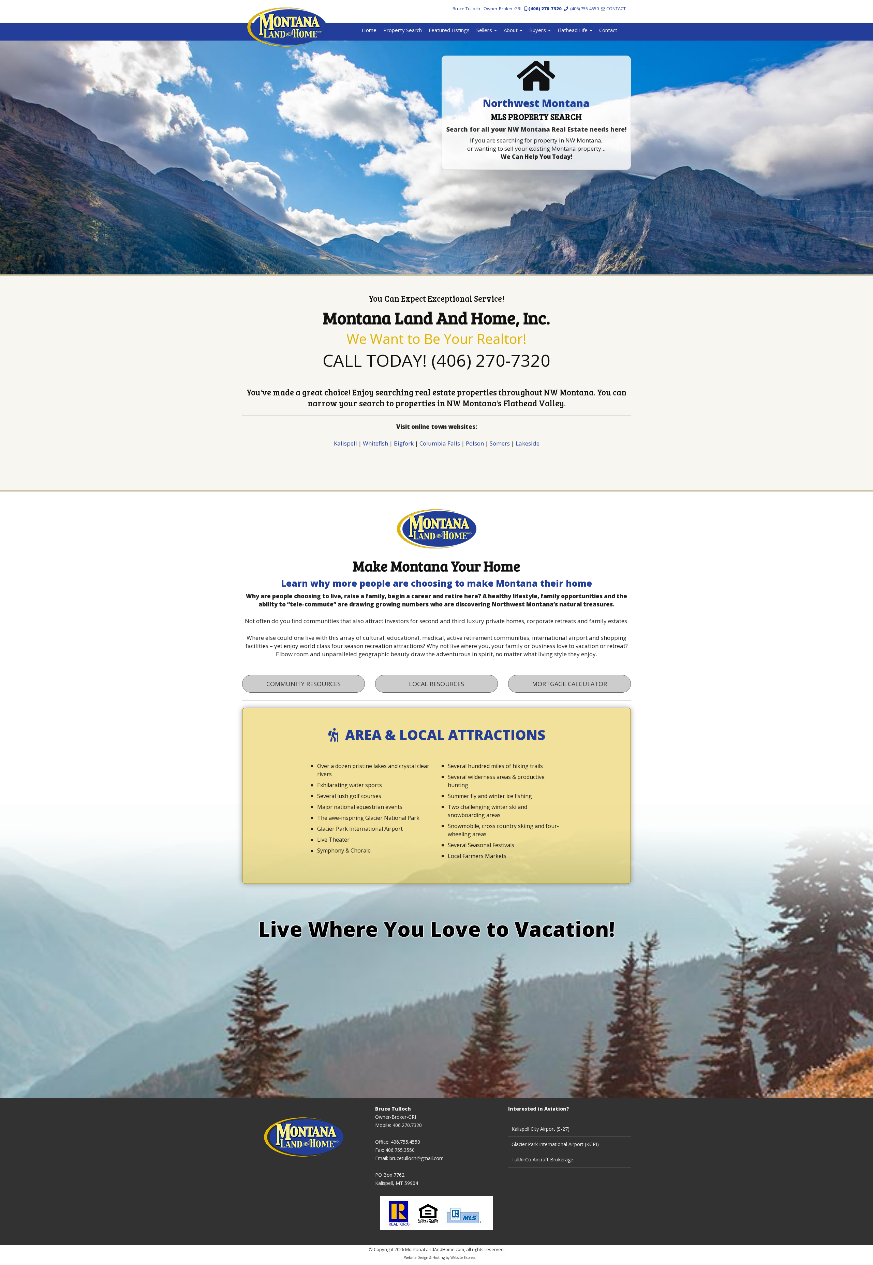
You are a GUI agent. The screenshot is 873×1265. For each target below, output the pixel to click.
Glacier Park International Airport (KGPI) (555, 1144)
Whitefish (375, 443)
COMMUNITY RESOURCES (303, 684)
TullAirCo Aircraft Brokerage (542, 1159)
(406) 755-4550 (583, 8)
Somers (500, 443)
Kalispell (345, 443)
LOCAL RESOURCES (436, 684)
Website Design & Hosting (424, 1257)
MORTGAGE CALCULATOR (569, 684)
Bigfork (404, 443)
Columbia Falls (439, 443)
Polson (475, 443)
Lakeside (527, 443)
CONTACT (615, 8)
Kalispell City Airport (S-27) (540, 1129)
